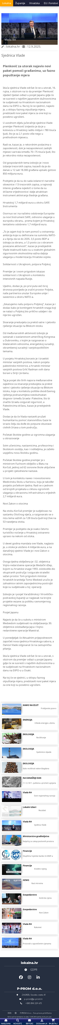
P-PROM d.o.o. (29, 989)
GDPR (33, 969)
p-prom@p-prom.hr (33, 999)
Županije (20, 3)
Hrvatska (34, 3)
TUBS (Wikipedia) (35, 1017)
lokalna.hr (29, 963)
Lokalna (6, 3)
